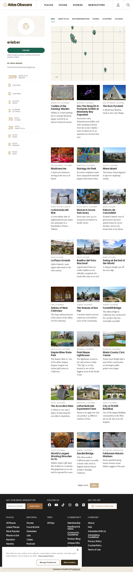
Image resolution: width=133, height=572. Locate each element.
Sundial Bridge (85, 453)
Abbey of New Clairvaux (59, 309)
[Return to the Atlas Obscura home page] (18, 5)
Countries (107, 19)
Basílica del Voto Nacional (86, 262)
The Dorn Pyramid (113, 106)
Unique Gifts (74, 543)
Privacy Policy (95, 541)
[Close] (78, 550)
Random (10, 540)
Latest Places (12, 527)
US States (119, 19)
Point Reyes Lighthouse (83, 354)
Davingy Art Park (86, 168)
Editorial (32, 517)
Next (94, 485)
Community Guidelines (73, 534)
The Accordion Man (62, 406)
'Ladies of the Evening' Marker (60, 107)
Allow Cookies (69, 562)
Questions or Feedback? (66, 569)
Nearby (10, 544)
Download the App (104, 506)
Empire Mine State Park (61, 354)
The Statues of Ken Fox (87, 309)
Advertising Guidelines (93, 536)
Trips (50, 517)
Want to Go (63, 19)
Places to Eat (12, 535)
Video (30, 540)
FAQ (90, 527)
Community (74, 517)
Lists (29, 535)
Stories (95, 19)
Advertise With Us (97, 531)
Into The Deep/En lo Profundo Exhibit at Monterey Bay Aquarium (88, 110)
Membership (74, 523)
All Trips (50, 523)
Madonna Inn (58, 168)
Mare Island (110, 168)
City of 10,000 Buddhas (110, 407)
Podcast (31, 544)
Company (93, 517)
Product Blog (74, 539)
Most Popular (13, 531)
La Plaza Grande (60, 260)
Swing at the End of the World (114, 262)
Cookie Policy (95, 545)
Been (53, 19)
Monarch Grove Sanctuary (86, 211)
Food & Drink (33, 527)
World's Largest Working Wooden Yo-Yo (61, 456)
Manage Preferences (48, 562)
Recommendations (80, 19)
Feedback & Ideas (74, 528)
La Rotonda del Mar (60, 211)
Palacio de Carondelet (109, 211)
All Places (11, 523)
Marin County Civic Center (114, 354)
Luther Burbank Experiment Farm (86, 407)
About (91, 523)
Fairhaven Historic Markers (113, 455)
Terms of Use (94, 550)
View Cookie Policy (46, 556)
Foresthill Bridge (112, 308)
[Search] (128, 5)
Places (10, 517)
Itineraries (31, 531)
